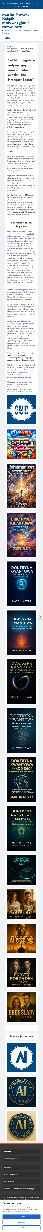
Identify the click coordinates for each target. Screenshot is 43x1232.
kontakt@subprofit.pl (11, 1158)
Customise (21, 1222)
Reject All (21, 1228)
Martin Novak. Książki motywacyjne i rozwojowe (15, 20)
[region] (21, 1216)
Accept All (21, 1217)
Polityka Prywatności (11, 1174)
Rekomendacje (9, 1181)
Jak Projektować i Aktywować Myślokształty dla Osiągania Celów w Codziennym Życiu (16, 3)
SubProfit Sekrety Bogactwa (20, 235)
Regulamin (7, 1167)
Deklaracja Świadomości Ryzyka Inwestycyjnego (20, 1188)
